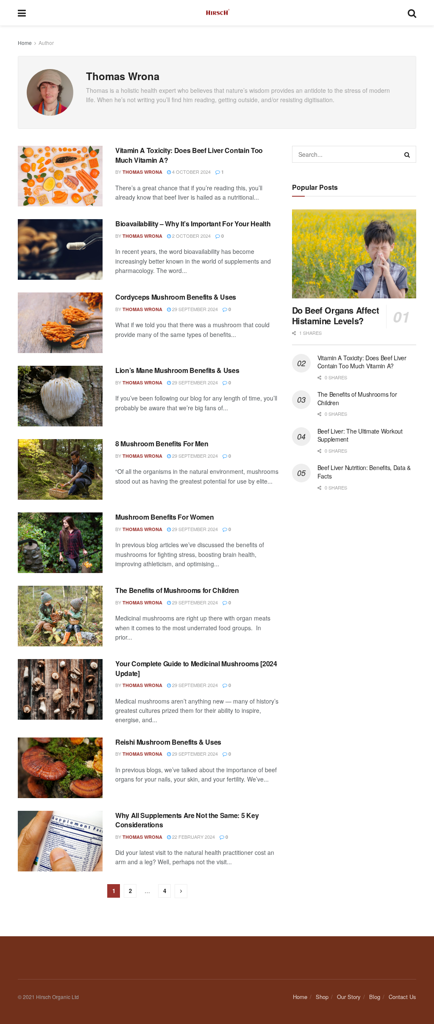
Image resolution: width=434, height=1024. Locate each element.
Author (46, 42)
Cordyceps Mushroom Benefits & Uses (175, 297)
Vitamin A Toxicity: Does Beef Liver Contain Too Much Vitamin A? (189, 154)
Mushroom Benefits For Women (164, 517)
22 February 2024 (193, 836)
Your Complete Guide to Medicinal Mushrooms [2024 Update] (196, 668)
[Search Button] (407, 154)
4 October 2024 (191, 171)
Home (25, 42)
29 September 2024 (194, 309)
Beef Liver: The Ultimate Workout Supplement (360, 435)
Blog (374, 997)
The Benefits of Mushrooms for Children (177, 590)
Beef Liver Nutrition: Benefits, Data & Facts (364, 471)
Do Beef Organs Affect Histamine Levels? (335, 315)
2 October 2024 (191, 235)
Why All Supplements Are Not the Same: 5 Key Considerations (187, 819)
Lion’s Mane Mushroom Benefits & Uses (177, 370)
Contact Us (402, 997)
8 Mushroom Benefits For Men (161, 443)
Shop (322, 997)
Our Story (349, 997)
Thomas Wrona (142, 172)
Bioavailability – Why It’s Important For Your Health (192, 223)
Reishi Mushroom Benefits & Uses (168, 742)
